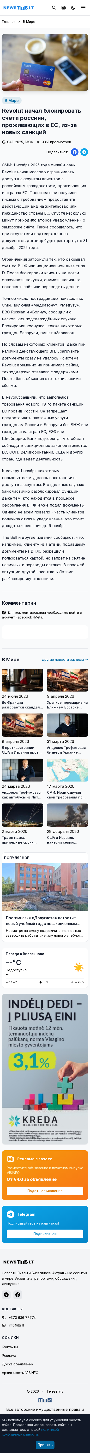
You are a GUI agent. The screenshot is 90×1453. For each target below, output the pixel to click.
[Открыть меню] (83, 7)
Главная (8, 22)
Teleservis (55, 1391)
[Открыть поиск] (54, 7)
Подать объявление (45, 1191)
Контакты (10, 1347)
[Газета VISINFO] (63, 7)
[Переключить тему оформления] (73, 7)
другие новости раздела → (65, 659)
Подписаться (45, 1234)
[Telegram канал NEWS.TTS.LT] (6, 1294)
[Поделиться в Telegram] (84, 152)
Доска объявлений (18, 1364)
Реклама (9, 1355)
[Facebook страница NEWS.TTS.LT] (17, 1294)
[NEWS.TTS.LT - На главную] (19, 7)
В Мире (29, 22)
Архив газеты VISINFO (20, 1373)
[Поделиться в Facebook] (74, 152)
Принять (45, 1445)
